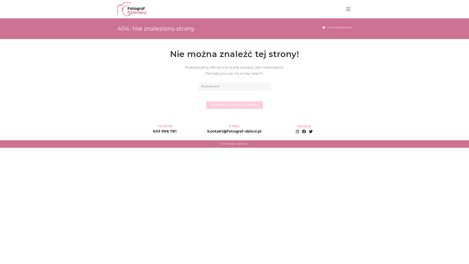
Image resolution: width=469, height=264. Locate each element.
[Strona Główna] (323, 27)
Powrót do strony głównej (234, 105)
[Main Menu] (348, 9)
